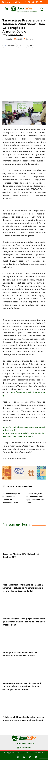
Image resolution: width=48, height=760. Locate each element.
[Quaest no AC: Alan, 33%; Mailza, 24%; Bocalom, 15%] (24, 540)
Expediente (25, 747)
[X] (33, 2)
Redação (9, 39)
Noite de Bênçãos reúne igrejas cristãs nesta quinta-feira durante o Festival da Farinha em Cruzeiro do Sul (23, 621)
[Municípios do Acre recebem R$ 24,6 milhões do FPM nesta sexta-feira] (24, 638)
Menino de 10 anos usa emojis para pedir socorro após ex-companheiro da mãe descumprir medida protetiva (22, 686)
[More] (30, 45)
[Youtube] (41, 2)
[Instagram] (29, 2)
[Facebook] (25, 2)
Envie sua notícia (12, 2)
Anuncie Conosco (25, 743)
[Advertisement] (24, 74)
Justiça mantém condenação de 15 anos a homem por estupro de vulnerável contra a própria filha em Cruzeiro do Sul (22, 588)
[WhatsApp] (37, 2)
